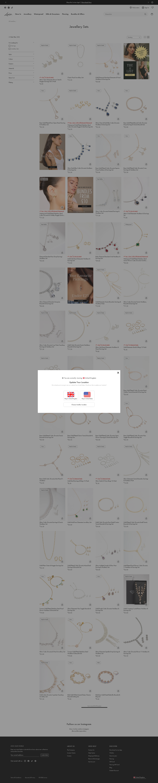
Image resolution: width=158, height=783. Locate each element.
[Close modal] (118, 372)
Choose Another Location (79, 405)
